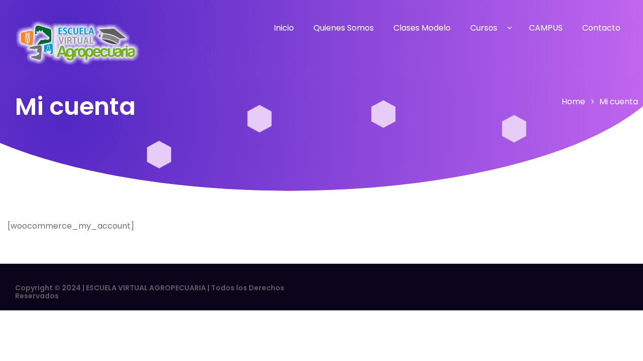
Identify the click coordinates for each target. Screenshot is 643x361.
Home (573, 101)
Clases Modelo (422, 28)
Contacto (601, 28)
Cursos (483, 28)
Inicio (284, 28)
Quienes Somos (343, 28)
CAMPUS (546, 28)
